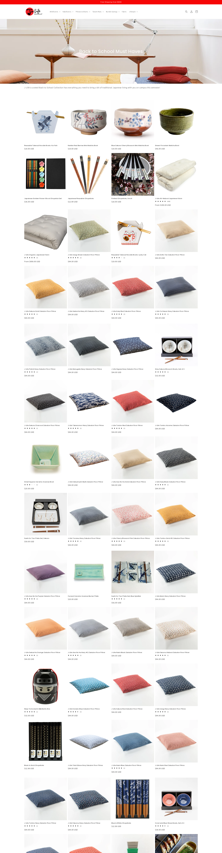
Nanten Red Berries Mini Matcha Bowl (83, 146)
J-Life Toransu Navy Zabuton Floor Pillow (84, 538)
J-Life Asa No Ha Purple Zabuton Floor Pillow (42, 596)
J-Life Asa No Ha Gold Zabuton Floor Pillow (128, 482)
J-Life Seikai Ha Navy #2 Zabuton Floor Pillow (86, 311)
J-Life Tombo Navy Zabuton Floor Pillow (40, 823)
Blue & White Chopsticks (121, 823)
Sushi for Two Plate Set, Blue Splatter (126, 596)
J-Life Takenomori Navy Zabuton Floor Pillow (86, 425)
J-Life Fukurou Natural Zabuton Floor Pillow (172, 653)
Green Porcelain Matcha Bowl (167, 146)
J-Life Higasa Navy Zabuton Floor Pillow (127, 369)
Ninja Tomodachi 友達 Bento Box (37, 709)
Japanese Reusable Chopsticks (81, 199)
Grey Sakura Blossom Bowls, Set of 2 (170, 369)
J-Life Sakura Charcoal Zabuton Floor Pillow (42, 425)
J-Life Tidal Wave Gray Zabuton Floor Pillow (85, 765)
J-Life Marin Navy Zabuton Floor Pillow (170, 596)
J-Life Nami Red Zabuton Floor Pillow (170, 765)
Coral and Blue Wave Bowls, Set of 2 (169, 823)
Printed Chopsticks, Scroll (121, 199)
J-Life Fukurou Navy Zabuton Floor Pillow (84, 823)
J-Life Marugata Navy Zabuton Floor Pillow (85, 369)
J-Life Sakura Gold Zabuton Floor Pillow (40, 311)
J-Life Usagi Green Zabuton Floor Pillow (84, 255)
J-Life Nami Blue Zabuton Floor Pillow (126, 765)
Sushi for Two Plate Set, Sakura (36, 538)
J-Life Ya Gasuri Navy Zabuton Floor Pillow (172, 311)
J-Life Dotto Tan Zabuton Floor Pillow (170, 255)
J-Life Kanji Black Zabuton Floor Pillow (170, 482)
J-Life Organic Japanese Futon (36, 255)
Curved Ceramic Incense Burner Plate (83, 596)
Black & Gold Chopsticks (34, 765)
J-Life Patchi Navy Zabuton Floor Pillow (39, 369)
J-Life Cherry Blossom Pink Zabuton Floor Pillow (130, 538)
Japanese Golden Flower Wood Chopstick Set (43, 199)
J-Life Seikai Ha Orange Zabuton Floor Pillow (42, 653)
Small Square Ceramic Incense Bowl (39, 482)
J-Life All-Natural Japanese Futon (168, 199)
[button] (54, 11)
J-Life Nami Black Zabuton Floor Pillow (126, 653)
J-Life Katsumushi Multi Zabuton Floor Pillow (85, 482)
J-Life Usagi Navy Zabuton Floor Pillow (170, 709)
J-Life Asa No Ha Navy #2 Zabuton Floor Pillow (86, 653)
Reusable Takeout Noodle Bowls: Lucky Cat (128, 255)
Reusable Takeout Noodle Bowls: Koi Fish (40, 146)
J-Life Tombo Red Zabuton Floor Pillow (127, 425)
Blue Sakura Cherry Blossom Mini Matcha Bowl (130, 146)
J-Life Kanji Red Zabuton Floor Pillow (126, 311)
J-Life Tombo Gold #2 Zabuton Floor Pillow (172, 538)
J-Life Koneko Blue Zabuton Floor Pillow (84, 709)
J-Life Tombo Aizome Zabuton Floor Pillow (172, 425)
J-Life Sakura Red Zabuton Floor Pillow (127, 709)
